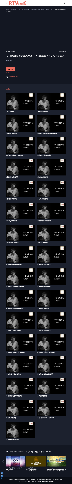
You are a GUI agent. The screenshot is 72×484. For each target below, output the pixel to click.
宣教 (13, 77)
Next (69, 461)
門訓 (17, 77)
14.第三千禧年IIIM (51, 468)
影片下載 (10, 69)
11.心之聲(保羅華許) (23, 9)
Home (7, 9)
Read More (9, 73)
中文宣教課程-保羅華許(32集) (39, 9)
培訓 (10, 77)
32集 (51, 9)
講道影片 (13, 9)
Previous (3, 461)
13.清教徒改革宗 (19, 468)
